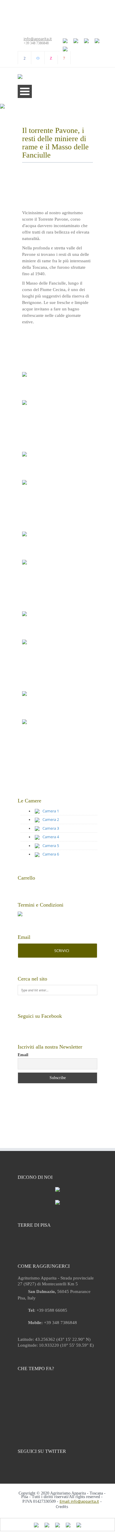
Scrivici (61, 950)
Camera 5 (50, 845)
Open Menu (25, 91)
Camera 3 (50, 828)
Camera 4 (50, 836)
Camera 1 (50, 811)
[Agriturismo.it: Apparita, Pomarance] (57, 1202)
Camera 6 (50, 854)
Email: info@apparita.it (79, 1501)
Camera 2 (50, 819)
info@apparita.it (38, 38)
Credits (62, 1506)
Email (23, 1055)
